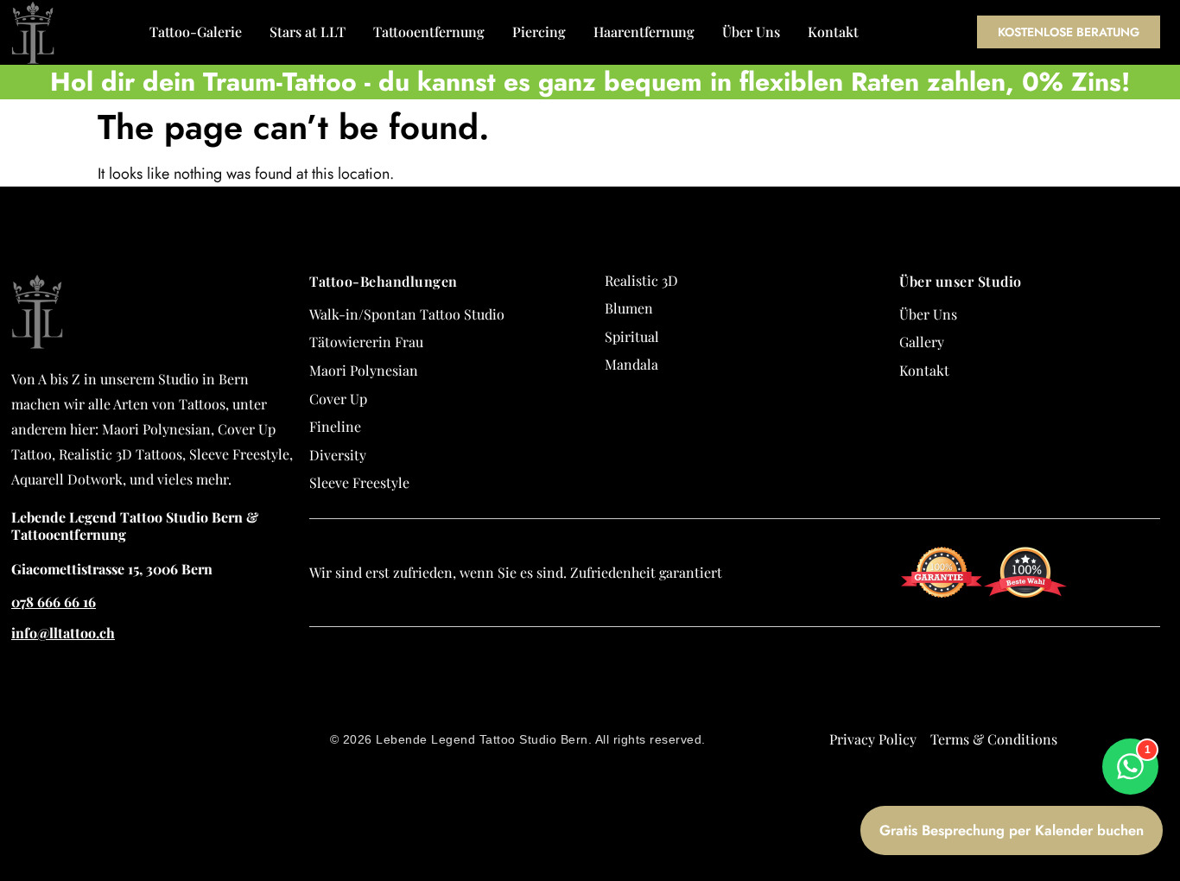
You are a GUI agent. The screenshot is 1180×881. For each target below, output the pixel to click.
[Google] (1167, 662)
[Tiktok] (1167, 755)
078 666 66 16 (53, 602)
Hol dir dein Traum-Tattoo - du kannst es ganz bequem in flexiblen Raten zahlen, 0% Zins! (590, 81)
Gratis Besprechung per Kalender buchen (1011, 830)
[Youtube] (1167, 786)
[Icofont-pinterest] (1167, 817)
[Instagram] (1167, 724)
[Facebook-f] (1167, 693)
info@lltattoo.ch (63, 633)
